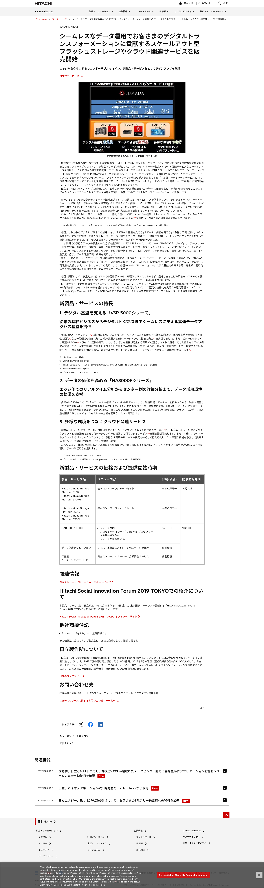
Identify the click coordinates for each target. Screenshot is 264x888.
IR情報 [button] (162, 11)
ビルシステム (93, 850)
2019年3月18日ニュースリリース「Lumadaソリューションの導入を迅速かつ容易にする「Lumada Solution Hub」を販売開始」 (115, 225)
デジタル (42, 837)
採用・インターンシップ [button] (211, 11)
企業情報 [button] (123, 11)
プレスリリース (143, 837)
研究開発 (141, 850)
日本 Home (44, 821)
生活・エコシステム (97, 843)
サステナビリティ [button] (182, 11)
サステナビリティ (191, 836)
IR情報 (139, 843)
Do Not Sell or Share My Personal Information (183, 875)
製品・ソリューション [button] (99, 11)
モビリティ (43, 850)
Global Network (192, 830)
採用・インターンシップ (194, 842)
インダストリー (45, 856)
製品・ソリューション (47, 830)
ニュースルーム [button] (143, 11)
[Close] (259, 875)
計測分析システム (96, 837)
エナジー (42, 843)
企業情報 (138, 830)
